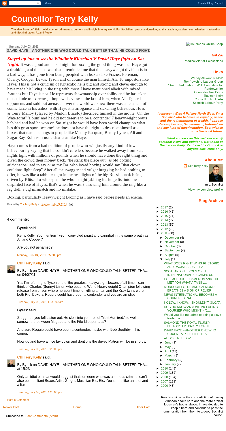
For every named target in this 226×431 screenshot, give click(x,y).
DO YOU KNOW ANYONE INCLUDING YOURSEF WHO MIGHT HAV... (191, 308)
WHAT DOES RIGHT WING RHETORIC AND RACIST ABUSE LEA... (191, 265)
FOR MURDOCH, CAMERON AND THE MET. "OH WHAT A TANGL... (191, 280)
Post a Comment (18, 399)
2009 (165, 372)
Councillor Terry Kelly (54, 19)
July (168, 259)
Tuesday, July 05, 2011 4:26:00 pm (39, 392)
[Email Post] (71, 204)
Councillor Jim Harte (209, 99)
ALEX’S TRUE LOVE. (179, 338)
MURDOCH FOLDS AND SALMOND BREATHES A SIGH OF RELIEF (189, 288)
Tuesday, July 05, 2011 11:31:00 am (40, 302)
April (168, 351)
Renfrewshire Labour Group (203, 81)
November (172, 241)
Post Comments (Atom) (41, 416)
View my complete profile (205, 189)
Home (77, 407)
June (168, 342)
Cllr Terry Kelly (29, 263)
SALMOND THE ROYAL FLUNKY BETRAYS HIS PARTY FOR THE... (189, 324)
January (171, 364)
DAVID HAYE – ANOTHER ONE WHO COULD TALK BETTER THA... (190, 332)
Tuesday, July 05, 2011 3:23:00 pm (39, 349)
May (168, 347)
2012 (165, 229)
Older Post (143, 407)
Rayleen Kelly (213, 95)
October (171, 246)
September (173, 250)
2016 (165, 211)
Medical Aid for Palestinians (204, 61)
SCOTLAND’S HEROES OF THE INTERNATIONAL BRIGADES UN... (190, 273)
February (171, 360)
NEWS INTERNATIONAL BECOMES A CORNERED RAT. (190, 296)
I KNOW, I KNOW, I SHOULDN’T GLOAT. (192, 302)
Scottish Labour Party (208, 102)
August (170, 254)
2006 (165, 385)
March (169, 355)
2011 (164, 233)
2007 (165, 381)
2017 (165, 207)
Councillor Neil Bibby (208, 92)
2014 (165, 220)
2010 (165, 368)
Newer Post (11, 407)
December (172, 237)
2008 (165, 377)
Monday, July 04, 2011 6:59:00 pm (39, 255)
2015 (165, 216)
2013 (165, 224)
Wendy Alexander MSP (207, 78)
